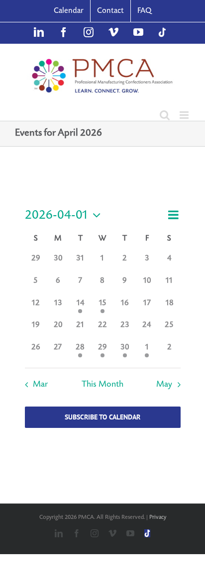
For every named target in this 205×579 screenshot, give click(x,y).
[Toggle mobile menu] (185, 115)
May (164, 384)
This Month (102, 384)
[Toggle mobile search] (165, 115)
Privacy (157, 517)
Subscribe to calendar (102, 417)
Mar (40, 384)
